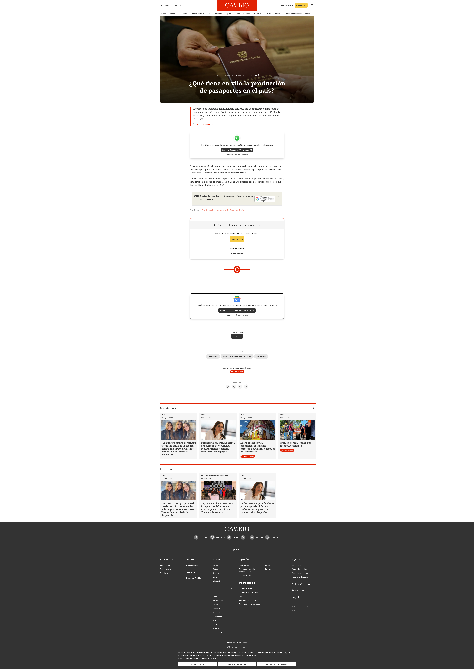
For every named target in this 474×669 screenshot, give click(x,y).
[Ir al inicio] (237, 5)
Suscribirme (237, 239)
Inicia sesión (237, 253)
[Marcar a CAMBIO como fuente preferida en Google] (264, 199)
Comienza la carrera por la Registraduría (223, 210)
